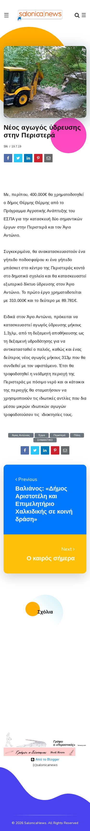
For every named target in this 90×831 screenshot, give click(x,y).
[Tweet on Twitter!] (18, 158)
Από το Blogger (47, 759)
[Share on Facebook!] (8, 158)
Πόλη (77, 435)
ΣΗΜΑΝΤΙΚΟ (45, 440)
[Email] (48, 158)
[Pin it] (38, 158)
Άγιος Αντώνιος (21, 435)
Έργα (41, 435)
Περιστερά (59, 435)
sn (6, 146)
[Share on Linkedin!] (28, 158)
